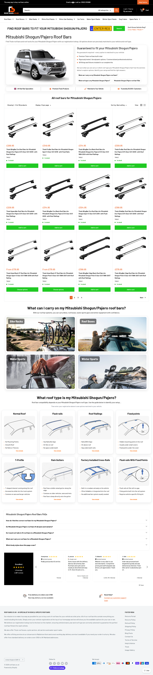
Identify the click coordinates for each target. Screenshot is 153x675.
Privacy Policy (130, 630)
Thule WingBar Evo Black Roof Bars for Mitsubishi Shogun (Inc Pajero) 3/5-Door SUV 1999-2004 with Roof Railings (94, 151)
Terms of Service (131, 640)
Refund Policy (130, 623)
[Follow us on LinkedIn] (66, 663)
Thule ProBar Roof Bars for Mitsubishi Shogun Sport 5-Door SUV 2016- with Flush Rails (57, 150)
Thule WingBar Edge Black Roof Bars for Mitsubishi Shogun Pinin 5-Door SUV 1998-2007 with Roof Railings (94, 275)
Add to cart (22, 166)
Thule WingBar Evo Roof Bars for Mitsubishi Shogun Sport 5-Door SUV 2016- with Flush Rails (93, 213)
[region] (91, 567)
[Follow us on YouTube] (62, 663)
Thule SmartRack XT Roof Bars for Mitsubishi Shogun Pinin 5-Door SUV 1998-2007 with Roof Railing (58, 275)
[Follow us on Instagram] (58, 663)
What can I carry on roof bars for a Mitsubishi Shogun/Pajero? (28, 539)
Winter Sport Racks (110, 19)
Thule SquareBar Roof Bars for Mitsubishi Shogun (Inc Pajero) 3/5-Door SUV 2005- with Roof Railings (21, 213)
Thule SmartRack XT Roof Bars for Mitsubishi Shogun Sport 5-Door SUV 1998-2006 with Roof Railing (22, 275)
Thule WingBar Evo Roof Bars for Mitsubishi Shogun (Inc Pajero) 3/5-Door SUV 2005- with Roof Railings (21, 151)
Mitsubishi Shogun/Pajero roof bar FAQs (127, 80)
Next (141, 297)
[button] (36, 567)
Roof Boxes (20, 19)
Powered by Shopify (10, 667)
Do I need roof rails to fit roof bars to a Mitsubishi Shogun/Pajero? (30, 533)
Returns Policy (130, 620)
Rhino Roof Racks (48, 19)
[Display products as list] (145, 105)
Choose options (22, 289)
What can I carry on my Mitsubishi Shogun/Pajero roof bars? (98, 75)
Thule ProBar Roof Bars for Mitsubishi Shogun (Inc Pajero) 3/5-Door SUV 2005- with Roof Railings (130, 151)
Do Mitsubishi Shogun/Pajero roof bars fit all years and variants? (29, 527)
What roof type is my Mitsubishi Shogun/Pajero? (94, 80)
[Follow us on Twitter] (54, 663)
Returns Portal (130, 616)
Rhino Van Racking (66, 19)
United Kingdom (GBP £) (12, 660)
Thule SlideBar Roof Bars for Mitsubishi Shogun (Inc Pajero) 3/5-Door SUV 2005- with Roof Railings (131, 213)
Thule (127, 647)
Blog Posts (129, 633)
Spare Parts (133, 19)
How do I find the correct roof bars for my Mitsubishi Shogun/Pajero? (31, 520)
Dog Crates (123, 19)
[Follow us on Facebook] (50, 663)
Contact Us (129, 636)
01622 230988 (85, 2)
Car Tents (80, 19)
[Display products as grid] (141, 105)
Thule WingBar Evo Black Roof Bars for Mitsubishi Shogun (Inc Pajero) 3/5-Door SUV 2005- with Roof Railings (57, 213)
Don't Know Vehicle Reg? (137, 28)
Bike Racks (33, 19)
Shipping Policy (130, 626)
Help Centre (143, 2)
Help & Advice (130, 643)
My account (127, 11)
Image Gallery (130, 650)
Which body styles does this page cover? (21, 545)
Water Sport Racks (93, 19)
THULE (8, 157)
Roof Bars (7, 19)
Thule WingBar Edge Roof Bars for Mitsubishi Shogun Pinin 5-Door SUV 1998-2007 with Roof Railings (130, 275)
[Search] (116, 10)
